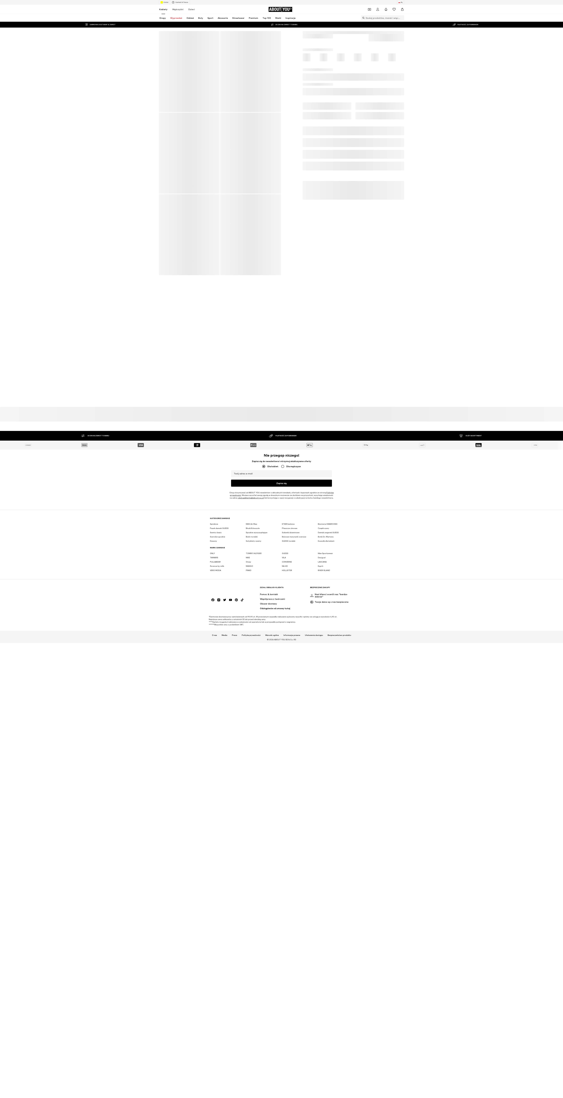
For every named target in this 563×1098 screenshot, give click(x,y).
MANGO (249, 650)
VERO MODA (215, 655)
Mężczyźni (177, 9)
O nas (214, 723)
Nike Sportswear (325, 638)
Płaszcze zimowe (289, 613)
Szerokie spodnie (217, 621)
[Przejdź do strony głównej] (226, 676)
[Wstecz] (163, 35)
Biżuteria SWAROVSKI (327, 608)
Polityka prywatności (251, 723)
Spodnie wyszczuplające (256, 617)
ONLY (212, 638)
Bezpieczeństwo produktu (339, 723)
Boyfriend (337, 32)
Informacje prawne (292, 723)
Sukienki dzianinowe (291, 617)
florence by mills (217, 650)
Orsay (248, 646)
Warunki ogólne (272, 723)
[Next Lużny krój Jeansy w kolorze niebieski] (189, 154)
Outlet (165, 2)
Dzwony (213, 625)
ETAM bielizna (288, 608)
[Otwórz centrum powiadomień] (386, 9)
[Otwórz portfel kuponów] (369, 9)
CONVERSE (287, 646)
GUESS (285, 638)
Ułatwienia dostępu (314, 723)
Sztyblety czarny (253, 625)
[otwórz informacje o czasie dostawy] (399, 108)
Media (224, 723)
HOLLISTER (287, 655)
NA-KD (285, 650)
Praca (234, 723)
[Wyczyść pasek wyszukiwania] (401, 18)
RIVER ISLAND (324, 655)
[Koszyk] (402, 9)
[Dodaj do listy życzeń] (400, 90)
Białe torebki (252, 621)
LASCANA (322, 646)
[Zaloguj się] (377, 9)
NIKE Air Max (251, 608)
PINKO (248, 655)
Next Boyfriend (352, 32)
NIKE (248, 642)
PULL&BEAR (215, 646)
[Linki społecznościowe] (213, 688)
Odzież (316, 32)
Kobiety (163, 9)
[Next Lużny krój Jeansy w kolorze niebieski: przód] (189, 71)
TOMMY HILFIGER (254, 638)
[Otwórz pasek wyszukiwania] (362, 18)
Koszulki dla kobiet (326, 625)
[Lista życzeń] (394, 9)
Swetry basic (216, 617)
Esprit (320, 650)
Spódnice (214, 608)
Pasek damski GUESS (219, 613)
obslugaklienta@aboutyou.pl (251, 582)
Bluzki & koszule (253, 613)
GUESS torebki (288, 625)
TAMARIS (214, 642)
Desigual (321, 642)
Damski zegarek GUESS (328, 617)
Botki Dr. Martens (326, 621)
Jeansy (326, 32)
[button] (353, 79)
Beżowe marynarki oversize (294, 621)
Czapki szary (323, 613)
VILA (284, 642)
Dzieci (191, 9)
